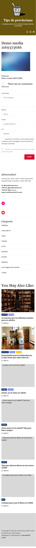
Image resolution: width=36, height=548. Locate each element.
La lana (4, 257)
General (4, 252)
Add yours (5, 87)
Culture (4, 241)
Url (2, 129)
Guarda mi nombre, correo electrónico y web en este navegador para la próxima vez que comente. (17, 141)
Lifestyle (4, 262)
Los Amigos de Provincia (10, 267)
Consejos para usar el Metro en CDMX (17, 503)
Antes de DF (6, 231)
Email (3, 119)
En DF (3, 246)
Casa (3, 236)
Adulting (4, 225)
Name (3, 110)
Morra (6, 323)
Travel (3, 273)
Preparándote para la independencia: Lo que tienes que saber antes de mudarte (16, 357)
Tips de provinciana (18, 20)
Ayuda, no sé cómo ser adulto (13, 393)
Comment (5, 93)
